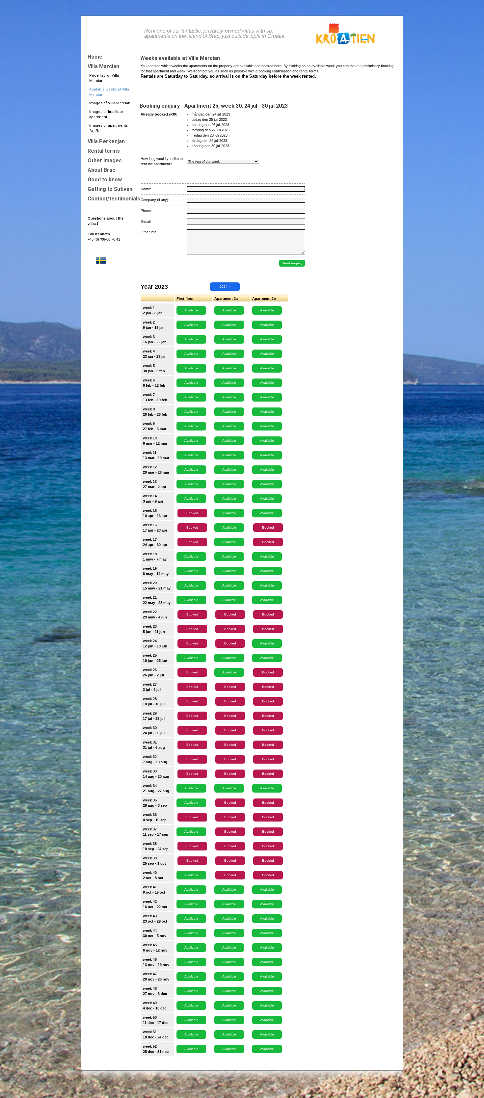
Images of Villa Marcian (109, 103)
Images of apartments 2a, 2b (108, 128)
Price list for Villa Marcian (104, 78)
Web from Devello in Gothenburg (185, 1090)
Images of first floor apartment (106, 114)
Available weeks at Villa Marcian (109, 92)
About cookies (285, 1090)
